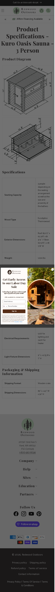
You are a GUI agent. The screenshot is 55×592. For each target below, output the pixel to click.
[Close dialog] (51, 269)
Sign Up (13, 311)
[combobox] (4, 306)
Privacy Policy (15, 321)
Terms (20, 321)
